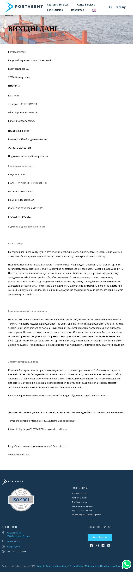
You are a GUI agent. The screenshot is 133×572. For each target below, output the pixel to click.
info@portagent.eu (14, 546)
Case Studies (55, 10)
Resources (77, 10)
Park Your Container (80, 493)
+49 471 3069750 (13, 541)
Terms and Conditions (57, 566)
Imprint (40, 566)
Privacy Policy (76, 566)
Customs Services (58, 4)
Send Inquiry (100, 537)
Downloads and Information (82, 506)
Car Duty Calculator (79, 498)
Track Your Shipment (80, 502)
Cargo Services (86, 4)
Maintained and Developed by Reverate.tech (107, 566)
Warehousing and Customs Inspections (86, 515)
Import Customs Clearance (82, 510)
